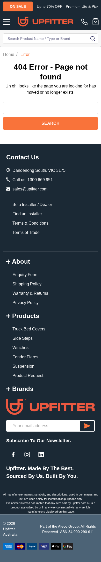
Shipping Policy (26, 284)
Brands (22, 388)
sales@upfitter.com (29, 189)
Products (25, 315)
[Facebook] (13, 454)
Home (8, 54)
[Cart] (95, 21)
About (21, 261)
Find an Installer (27, 214)
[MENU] (6, 21)
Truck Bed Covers (28, 329)
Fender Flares (25, 357)
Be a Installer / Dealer (32, 204)
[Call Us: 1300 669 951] (85, 21)
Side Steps (22, 338)
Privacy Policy (25, 302)
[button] (50, 407)
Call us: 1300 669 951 (32, 180)
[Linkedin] (41, 454)
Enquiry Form (24, 274)
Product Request (27, 375)
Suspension (23, 366)
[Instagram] (27, 454)
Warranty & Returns (30, 293)
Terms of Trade (26, 232)
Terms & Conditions (30, 223)
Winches (20, 347)
